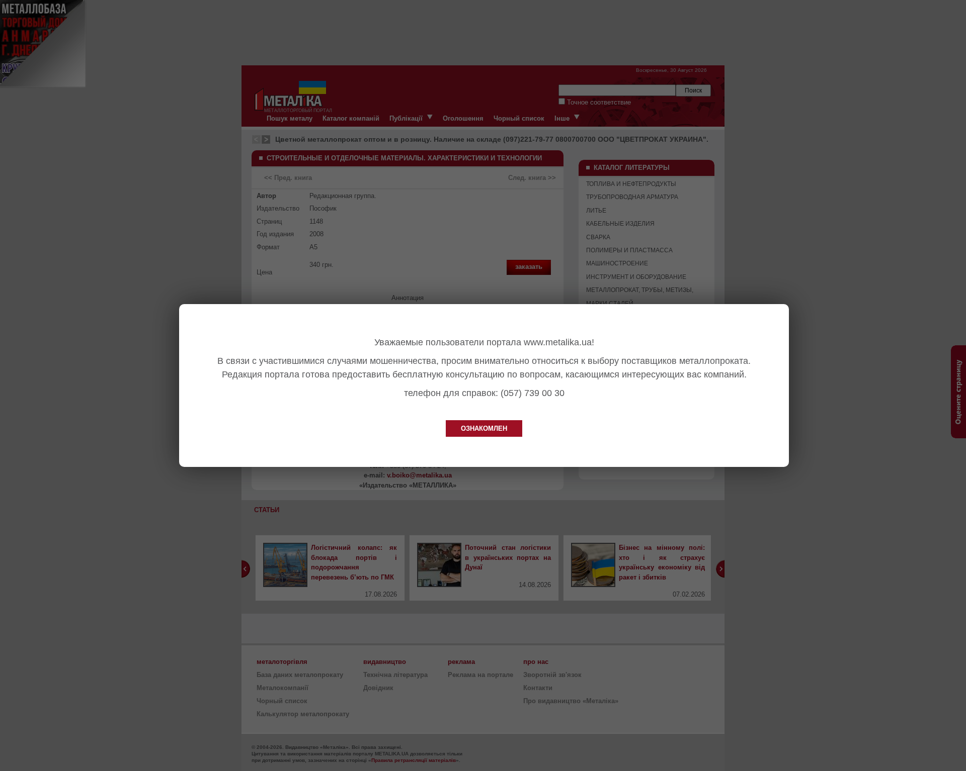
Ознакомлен (484, 428)
